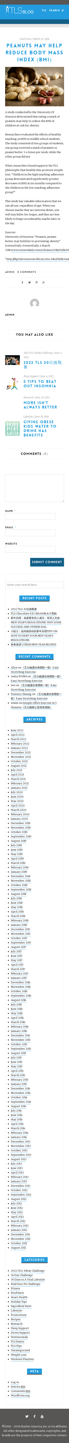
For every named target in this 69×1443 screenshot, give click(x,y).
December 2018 (20, 876)
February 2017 (19, 973)
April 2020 (18, 805)
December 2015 (20, 1035)
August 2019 (18, 841)
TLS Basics (17, 1341)
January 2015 (19, 1084)
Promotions (18, 1315)
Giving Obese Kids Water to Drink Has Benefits (40, 429)
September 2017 (21, 942)
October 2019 (19, 832)
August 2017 (18, 947)
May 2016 (17, 1013)
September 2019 (21, 836)
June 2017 (16, 956)
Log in (15, 1382)
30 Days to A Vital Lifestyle (28, 1279)
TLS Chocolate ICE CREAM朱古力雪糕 (34, 613)
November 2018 (21, 880)
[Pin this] (36, 282)
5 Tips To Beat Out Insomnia (40, 384)
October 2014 (19, 1097)
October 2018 (19, 885)
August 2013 (18, 1159)
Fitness (15, 1288)
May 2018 (17, 907)
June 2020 (17, 796)
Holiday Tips (19, 1301)
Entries (18, 1386)
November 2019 (21, 827)
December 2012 (21, 1185)
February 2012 (20, 1225)
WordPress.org (20, 1395)
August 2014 (18, 1106)
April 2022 (18, 734)
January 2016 (19, 1031)
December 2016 (20, 982)
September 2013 (21, 1155)
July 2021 (16, 770)
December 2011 (20, 1234)
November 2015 (21, 1040)
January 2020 (19, 818)
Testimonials (19, 1337)
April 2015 (17, 1070)
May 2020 (17, 801)
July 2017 (16, 951)
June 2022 (17, 730)
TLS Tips (16, 1346)
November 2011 (20, 1239)
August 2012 (18, 1199)
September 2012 (21, 1194)
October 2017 (19, 938)
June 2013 (17, 1168)
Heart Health (19, 1297)
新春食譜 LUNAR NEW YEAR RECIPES (33, 644)
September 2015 (21, 1048)
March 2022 (18, 739)
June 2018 (17, 902)
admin (10, 272)
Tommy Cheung (21, 694)
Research (28, 397)
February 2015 (19, 1079)
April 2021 (17, 774)
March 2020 (18, 810)
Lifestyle (28, 416)
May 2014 (16, 1119)
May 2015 (16, 1066)
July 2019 (16, 845)
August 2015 (18, 1053)
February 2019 (20, 867)
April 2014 (17, 1124)
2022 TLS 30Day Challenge (38, 352)
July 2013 (16, 1163)
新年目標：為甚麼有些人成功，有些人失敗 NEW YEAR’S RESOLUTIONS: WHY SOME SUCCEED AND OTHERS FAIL (36, 622)
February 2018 (20, 920)
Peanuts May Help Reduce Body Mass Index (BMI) (34, 52)
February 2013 (20, 1177)
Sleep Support (31, 376)
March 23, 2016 (41, 39)
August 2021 (18, 765)
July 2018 (16, 898)
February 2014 (19, 1132)
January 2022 (19, 748)
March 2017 (18, 969)
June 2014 (16, 1115)
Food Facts (25, 39)
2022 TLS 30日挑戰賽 (43, 365)
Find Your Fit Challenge (25, 1284)
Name (10, 511)
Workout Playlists (22, 1359)
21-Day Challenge (22, 1275)
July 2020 (17, 792)
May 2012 (17, 1212)
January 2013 (19, 1181)
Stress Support (20, 1332)
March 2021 (18, 779)
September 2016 (21, 995)
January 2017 (19, 978)
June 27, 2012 (43, 397)
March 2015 (18, 1075)
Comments (20, 1391)
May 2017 (16, 960)
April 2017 (17, 964)
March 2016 (18, 1022)
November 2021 (21, 757)
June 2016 (17, 1009)
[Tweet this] (29, 282)
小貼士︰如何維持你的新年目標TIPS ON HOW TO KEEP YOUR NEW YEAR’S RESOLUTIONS (34, 636)
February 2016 (20, 1026)
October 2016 (19, 991)
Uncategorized (20, 1350)
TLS (44, 10)
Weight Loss (18, 1354)
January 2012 (19, 1230)
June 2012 (17, 1208)
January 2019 (19, 872)
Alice (14, 667)
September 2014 (21, 1101)
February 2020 (20, 814)
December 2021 (21, 752)
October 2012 (19, 1190)
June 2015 (16, 1062)
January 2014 (19, 1137)
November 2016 (21, 986)
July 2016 (16, 1004)
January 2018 (19, 925)
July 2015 (16, 1057)
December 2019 (20, 823)
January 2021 (19, 787)
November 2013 (21, 1146)
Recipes (16, 1319)
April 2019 (17, 858)
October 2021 (19, 761)
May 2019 (17, 854)
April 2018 (17, 911)
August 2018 (18, 894)
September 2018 (21, 889)
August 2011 (18, 1247)
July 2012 (16, 1203)
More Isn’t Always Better (40, 405)
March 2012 (18, 1221)
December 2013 (20, 1141)
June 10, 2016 (42, 416)
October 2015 (19, 1044)
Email (10, 527)
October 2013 (19, 1150)
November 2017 (21, 933)
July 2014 (16, 1110)
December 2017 (20, 929)
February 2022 (20, 743)
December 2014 (20, 1088)
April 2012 (17, 1216)
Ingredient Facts (21, 1306)
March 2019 (18, 863)
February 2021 (20, 783)
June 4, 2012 (47, 376)
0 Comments (26, 272)
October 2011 (19, 1243)
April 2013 (17, 1172)
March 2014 (18, 1128)
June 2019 (17, 849)
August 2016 (18, 1000)
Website (11, 543)
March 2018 (18, 916)
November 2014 (21, 1093)
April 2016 (17, 1017)
